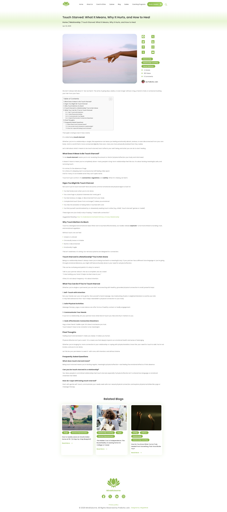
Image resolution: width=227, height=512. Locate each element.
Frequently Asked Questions (74, 122)
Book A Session (153, 4)
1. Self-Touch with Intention (75, 112)
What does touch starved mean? (77, 124)
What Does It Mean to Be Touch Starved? (78, 102)
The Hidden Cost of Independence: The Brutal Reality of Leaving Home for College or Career (111, 443)
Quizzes (111, 4)
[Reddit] (146, 41)
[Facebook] (146, 36)
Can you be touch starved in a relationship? (80, 126)
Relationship (75, 22)
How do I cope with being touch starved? (79, 128)
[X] (156, 36)
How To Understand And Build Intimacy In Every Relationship (98, 217)
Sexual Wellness (148, 66)
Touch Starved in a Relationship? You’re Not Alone (81, 108)
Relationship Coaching (150, 62)
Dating (135, 433)
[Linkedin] (156, 41)
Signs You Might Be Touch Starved (76, 104)
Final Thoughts (70, 120)
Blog (119, 4)
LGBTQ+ (144, 433)
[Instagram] (156, 47)
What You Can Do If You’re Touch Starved (78, 110)
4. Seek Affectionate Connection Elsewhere (80, 118)
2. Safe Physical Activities (75, 114)
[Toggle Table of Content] (110, 99)
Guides (126, 4)
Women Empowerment (79, 433)
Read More (66, 443)
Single (66, 433)
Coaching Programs (138, 4)
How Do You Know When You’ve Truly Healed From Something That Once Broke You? (146, 446)
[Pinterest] (146, 47)
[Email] (156, 52)
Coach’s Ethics (101, 4)
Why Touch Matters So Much (74, 106)
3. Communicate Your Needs (76, 116)
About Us (90, 4)
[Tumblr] (146, 52)
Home (81, 4)
